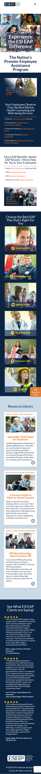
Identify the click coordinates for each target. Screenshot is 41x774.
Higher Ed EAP (22, 304)
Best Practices (12, 472)
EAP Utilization (16, 168)
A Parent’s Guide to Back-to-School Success (20, 496)
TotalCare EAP (22, 248)
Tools (21, 414)
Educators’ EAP (22, 361)
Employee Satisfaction (18, 172)
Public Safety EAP (22, 276)
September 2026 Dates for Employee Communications (20, 439)
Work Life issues (27, 472)
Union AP (22, 389)
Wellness (28, 414)
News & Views (12, 414)
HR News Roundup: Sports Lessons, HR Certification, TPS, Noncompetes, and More (20, 557)
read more (33, 463)
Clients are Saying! (26, 180)
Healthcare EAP (22, 332)
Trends (22, 531)
